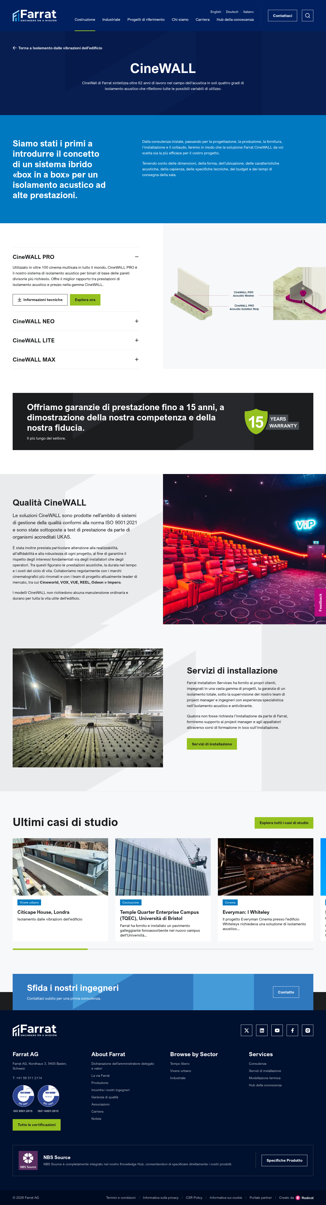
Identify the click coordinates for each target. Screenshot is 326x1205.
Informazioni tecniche (43, 299)
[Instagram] (307, 1030)
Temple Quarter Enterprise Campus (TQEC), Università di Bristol (159, 915)
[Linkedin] (262, 1030)
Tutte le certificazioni (37, 1124)
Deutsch (232, 12)
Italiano (248, 12)
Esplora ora (85, 299)
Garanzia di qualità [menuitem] (104, 1097)
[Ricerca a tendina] (307, 15)
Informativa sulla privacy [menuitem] (161, 1197)
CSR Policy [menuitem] (194, 1197)
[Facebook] (292, 1030)
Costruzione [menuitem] (85, 19)
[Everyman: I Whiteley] (265, 867)
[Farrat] (35, 15)
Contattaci (282, 15)
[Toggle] (136, 256)
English (215, 12)
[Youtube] (277, 1030)
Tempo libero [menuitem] (179, 1063)
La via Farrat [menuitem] (100, 1075)
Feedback (320, 603)
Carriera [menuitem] (203, 19)
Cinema (230, 902)
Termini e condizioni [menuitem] (121, 1197)
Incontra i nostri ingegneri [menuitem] (110, 1090)
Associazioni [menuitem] (100, 1104)
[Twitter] (246, 1030)
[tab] (50, 949)
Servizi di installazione (212, 744)
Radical (304, 1197)
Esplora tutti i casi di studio (284, 822)
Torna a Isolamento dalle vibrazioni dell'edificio (60, 47)
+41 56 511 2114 (29, 1078)
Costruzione (130, 902)
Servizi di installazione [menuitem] (265, 1071)
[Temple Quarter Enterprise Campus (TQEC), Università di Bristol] (163, 867)
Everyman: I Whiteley (246, 912)
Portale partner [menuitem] (261, 1197)
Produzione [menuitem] (99, 1083)
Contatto (286, 992)
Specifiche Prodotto (284, 1160)
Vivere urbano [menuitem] (180, 1071)
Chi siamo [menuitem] (180, 19)
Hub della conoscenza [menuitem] (235, 19)
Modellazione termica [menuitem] (264, 1078)
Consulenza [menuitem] (257, 1063)
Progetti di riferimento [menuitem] (146, 19)
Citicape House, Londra (43, 912)
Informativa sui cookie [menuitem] (226, 1197)
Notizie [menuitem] (96, 1118)
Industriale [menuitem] (111, 19)
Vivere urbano (29, 902)
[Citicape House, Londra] (60, 867)
